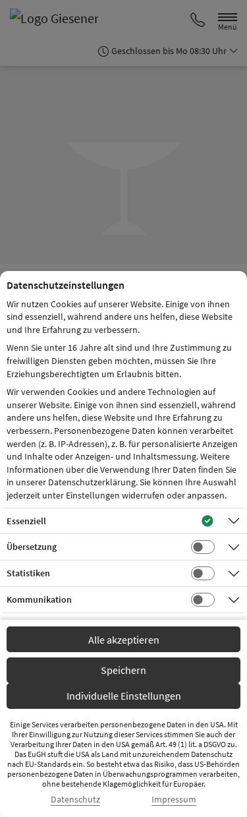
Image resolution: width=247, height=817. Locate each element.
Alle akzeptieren (123, 639)
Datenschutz (75, 799)
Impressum (173, 799)
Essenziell (26, 521)
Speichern (123, 670)
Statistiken (28, 573)
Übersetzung (32, 547)
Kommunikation (39, 599)
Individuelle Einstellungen (124, 695)
